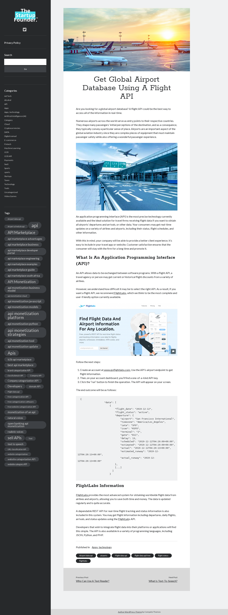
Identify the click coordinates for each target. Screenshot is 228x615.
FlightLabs (119, 292)
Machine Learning (12, 148)
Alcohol (7, 100)
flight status (163, 555)
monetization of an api (21, 412)
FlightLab (123, 519)
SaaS (6, 164)
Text (30, 438)
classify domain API (15, 375)
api (35, 225)
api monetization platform (23, 315)
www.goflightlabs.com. (117, 369)
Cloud (7, 124)
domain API (34, 386)
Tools (6, 188)
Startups (8, 176)
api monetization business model (24, 289)
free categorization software (21, 401)
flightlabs (83, 561)
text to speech (15, 444)
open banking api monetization (18, 425)
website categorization (18, 454)
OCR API (8, 156)
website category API (17, 464)
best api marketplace (20, 365)
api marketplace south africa (24, 275)
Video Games (10, 196)
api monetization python (23, 324)
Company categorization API (23, 380)
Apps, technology (12, 112)
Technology (9, 184)
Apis (12, 353)
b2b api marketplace (19, 359)
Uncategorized (11, 192)
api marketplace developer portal (23, 251)
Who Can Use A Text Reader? (92, 580)
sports (7, 172)
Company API (35, 375)
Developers (15, 386)
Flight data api (14, 392)
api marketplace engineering (23, 258)
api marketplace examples (22, 264)
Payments (8, 160)
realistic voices (15, 431)
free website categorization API (22, 406)
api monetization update (23, 346)
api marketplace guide (21, 269)
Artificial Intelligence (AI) (15, 116)
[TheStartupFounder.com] (25, 21)
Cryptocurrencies (12, 128)
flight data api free (142, 555)
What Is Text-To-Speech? (163, 580)
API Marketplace (21, 232)
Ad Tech (8, 96)
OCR (6, 152)
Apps (6, 108)
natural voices (15, 417)
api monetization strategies (23, 332)
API (5, 104)
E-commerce (10, 140)
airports (103, 555)
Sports (7, 168)
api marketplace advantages (25, 238)
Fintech (7, 144)
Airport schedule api (16, 226)
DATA (6, 132)
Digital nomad (10, 136)
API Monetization (22, 281)
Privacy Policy (12, 42)
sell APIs (15, 438)
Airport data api (14, 219)
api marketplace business (23, 244)
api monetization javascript (24, 301)
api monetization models (23, 307)
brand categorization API (19, 370)
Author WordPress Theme (130, 612)
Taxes (7, 180)
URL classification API (17, 449)
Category (8, 120)
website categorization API (22, 459)
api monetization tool (21, 341)
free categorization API (18, 396)
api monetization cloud (17, 296)
